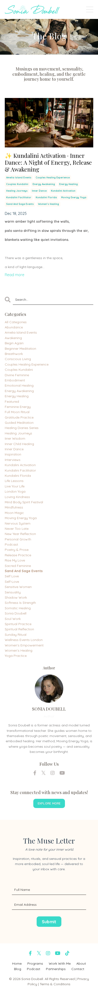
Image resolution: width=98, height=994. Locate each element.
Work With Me (60, 963)
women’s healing (48, 204)
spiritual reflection (19, 629)
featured (12, 401)
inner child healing (19, 444)
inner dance (39, 190)
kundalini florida (46, 197)
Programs (35, 963)
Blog (17, 969)
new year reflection (20, 534)
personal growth (18, 539)
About (81, 963)
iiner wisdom (15, 438)
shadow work (16, 597)
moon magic (14, 513)
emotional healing (19, 385)
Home (17, 963)
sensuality (13, 592)
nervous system (17, 523)
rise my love (15, 560)
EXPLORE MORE (49, 803)
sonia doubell (15, 613)
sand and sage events (20, 204)
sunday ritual (15, 634)
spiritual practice (18, 624)
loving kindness (17, 497)
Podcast (33, 969)
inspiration (13, 454)
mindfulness (14, 507)
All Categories (16, 322)
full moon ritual (17, 412)
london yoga (15, 491)
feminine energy (18, 407)
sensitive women (18, 587)
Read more (14, 274)
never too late (17, 528)
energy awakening (44, 184)
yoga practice (16, 656)
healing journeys (17, 190)
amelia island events (18, 177)
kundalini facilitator (18, 197)
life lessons (14, 481)
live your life (14, 486)
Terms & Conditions (55, 984)
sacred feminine (18, 566)
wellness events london (24, 640)
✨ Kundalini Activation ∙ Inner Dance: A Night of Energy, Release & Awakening (48, 162)
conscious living (18, 359)
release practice (18, 555)
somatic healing (18, 608)
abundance (14, 327)
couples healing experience (53, 177)
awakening (13, 338)
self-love (12, 581)
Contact (77, 969)
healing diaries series (22, 428)
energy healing (68, 184)
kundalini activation (63, 190)
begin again (14, 343)
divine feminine (17, 375)
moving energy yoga (73, 197)
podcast (11, 544)
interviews (12, 460)
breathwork (14, 354)
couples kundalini (17, 184)
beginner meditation (20, 348)
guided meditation (19, 422)
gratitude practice (19, 417)
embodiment (15, 380)
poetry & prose (17, 550)
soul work (13, 619)
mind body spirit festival (24, 502)
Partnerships (56, 969)
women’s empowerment (24, 645)
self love (12, 576)
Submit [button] (49, 921)
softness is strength (20, 603)
